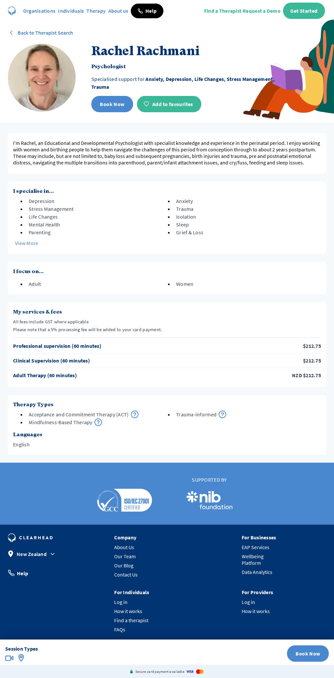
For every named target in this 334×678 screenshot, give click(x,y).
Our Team (125, 556)
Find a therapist (131, 620)
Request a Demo (262, 11)
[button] (147, 11)
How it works (128, 611)
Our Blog (123, 565)
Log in (121, 602)
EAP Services (255, 547)
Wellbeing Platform (253, 559)
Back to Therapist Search (45, 32)
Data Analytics (257, 572)
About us (118, 11)
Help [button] (22, 573)
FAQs (119, 629)
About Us (124, 547)
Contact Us (126, 574)
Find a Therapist (222, 11)
